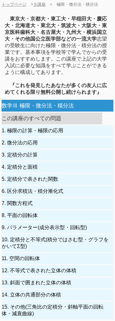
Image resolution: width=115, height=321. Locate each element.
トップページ (14, 4)
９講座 (39, 4)
